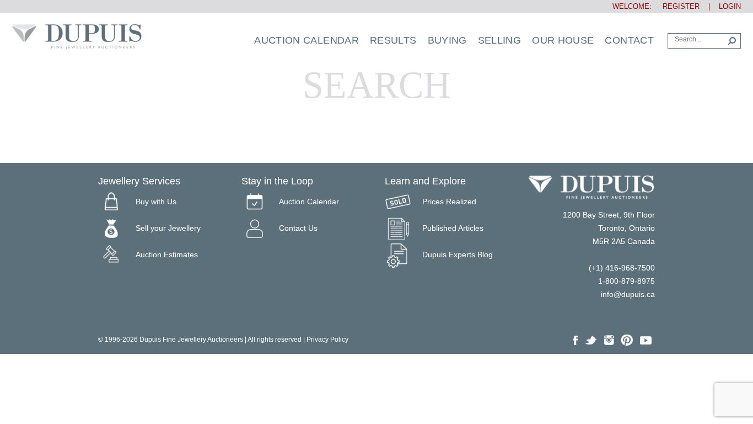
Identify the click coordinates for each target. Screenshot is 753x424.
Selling (499, 40)
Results (393, 40)
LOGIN (730, 6)
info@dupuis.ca (628, 294)
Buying (447, 40)
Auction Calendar (306, 40)
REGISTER (677, 6)
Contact (629, 40)
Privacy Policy (327, 339)
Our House (563, 40)
